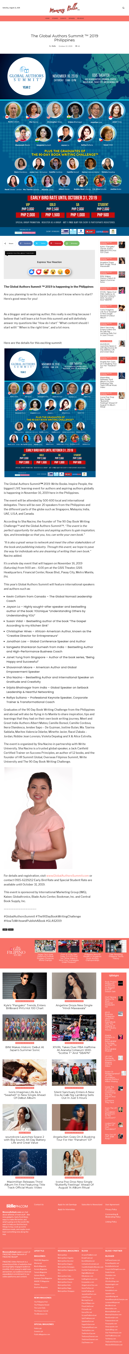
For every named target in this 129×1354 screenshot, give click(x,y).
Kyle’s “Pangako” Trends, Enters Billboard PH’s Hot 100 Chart (108, 250)
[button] (123, 8)
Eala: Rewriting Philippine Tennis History (116, 956)
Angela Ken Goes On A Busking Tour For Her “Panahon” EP (108, 365)
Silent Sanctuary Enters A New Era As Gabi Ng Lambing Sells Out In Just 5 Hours (108, 331)
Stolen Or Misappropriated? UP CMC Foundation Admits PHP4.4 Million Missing (112, 1077)
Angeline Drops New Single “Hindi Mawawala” (108, 264)
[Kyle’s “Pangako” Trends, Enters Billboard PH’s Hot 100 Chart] (122, 245)
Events (11, 929)
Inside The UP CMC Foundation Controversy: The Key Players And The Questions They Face (110, 1095)
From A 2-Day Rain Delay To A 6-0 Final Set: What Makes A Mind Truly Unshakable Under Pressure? (69, 958)
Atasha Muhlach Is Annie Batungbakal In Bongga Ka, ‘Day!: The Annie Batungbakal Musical (111, 1043)
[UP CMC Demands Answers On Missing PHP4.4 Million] (120, 1058)
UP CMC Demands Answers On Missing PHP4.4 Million (110, 1061)
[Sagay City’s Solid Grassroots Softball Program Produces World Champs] (45, 946)
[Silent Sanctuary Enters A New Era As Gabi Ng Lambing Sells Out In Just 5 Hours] (122, 325)
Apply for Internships (66, 1209)
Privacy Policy (111, 1209)
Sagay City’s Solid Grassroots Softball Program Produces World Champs (45, 957)
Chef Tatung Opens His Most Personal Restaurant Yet (110, 1002)
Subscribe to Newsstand (92, 1204)
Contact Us (39, 1204)
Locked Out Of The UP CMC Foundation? (110, 1126)
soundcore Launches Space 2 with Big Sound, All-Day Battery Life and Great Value (108, 348)
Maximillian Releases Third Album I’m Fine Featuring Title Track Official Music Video (108, 382)
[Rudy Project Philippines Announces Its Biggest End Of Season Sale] (120, 983)
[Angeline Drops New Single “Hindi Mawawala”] (122, 260)
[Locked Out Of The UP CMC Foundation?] (120, 1124)
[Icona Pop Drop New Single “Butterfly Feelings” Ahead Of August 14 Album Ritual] (122, 395)
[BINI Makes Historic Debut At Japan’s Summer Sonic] (122, 274)
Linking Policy (111, 1222)
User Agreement (112, 1204)
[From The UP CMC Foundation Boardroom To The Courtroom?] (120, 1109)
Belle (54, 46)
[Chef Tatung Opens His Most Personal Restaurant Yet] (120, 998)
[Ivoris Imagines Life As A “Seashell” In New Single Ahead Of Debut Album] (122, 308)
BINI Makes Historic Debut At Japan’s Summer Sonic (108, 279)
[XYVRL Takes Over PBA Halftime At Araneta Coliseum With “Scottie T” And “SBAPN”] (122, 290)
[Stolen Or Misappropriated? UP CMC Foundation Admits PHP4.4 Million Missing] (123, 1073)
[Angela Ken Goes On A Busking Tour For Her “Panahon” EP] (122, 360)
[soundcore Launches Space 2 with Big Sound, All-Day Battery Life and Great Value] (122, 343)
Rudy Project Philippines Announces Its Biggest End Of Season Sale (111, 987)
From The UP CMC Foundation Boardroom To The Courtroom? (111, 1113)
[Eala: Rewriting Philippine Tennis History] (115, 946)
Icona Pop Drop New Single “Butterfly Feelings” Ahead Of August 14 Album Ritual (108, 402)
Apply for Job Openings (67, 1204)
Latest (5, 929)
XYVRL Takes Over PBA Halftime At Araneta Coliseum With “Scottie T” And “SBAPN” (108, 296)
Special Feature (106, 341)
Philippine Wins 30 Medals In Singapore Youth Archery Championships (92, 957)
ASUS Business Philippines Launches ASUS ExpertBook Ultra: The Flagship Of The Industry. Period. (110, 1021)
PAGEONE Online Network (106, 243)
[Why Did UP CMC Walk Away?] (120, 1136)
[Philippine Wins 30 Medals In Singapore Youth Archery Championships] (92, 946)
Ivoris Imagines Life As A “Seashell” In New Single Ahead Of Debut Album (108, 314)
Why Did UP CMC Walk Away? (110, 1137)
